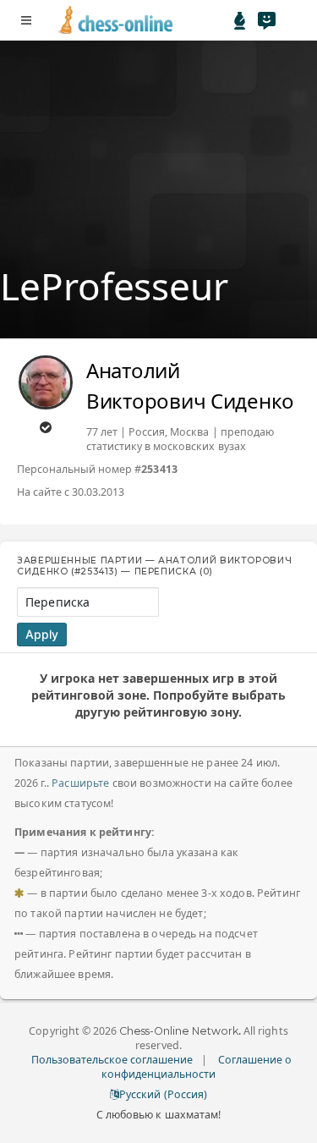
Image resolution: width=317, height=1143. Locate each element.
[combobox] (88, 602)
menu (26, 20)
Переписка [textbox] (57, 602)
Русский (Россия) (162, 1094)
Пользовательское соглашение (112, 1059)
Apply (41, 634)
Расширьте (80, 783)
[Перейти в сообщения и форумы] (266, 20)
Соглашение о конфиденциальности (196, 1066)
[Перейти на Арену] (240, 20)
